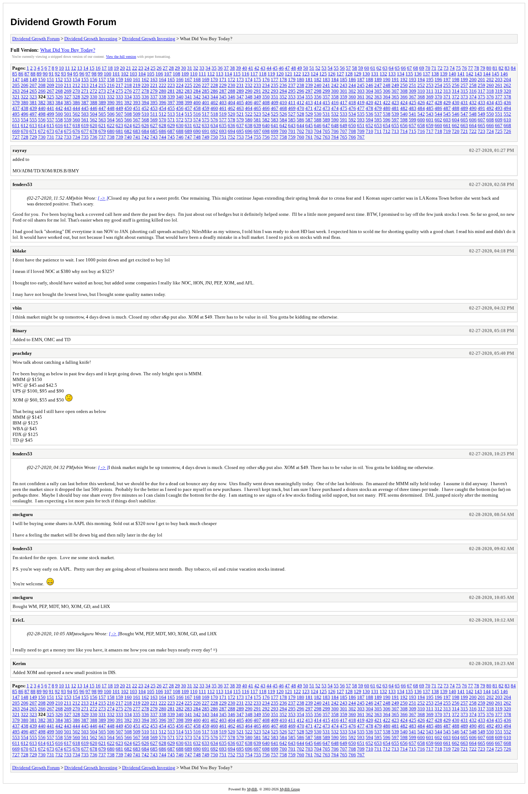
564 (111, 119)
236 (283, 85)
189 (378, 79)
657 (412, 125)
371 (447, 96)
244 (352, 85)
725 (498, 131)
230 (231, 85)
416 (335, 102)
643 (292, 125)
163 (154, 79)
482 (404, 108)
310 (421, 91)
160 (128, 79)
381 (33, 102)
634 (214, 125)
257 (464, 85)
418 (352, 102)
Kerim (19, 663)
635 (223, 125)
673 (50, 131)
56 (342, 68)
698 (266, 131)
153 (67, 79)
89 (39, 73)
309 (412, 91)
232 (249, 85)
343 (205, 96)
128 (349, 73)
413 (309, 102)
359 (343, 96)
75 (458, 68)
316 (473, 91)
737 (102, 137)
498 (42, 114)
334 (128, 96)
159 (119, 79)
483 (412, 108)
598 (404, 119)
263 (16, 91)
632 (197, 125)
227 (205, 85)
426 (421, 102)
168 (197, 79)
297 (309, 91)
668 (507, 125)
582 (266, 119)
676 (76, 131)
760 (300, 137)
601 (430, 119)
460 (214, 108)
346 (231, 96)
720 (455, 131)
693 (223, 131)
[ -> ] (103, 198)
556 (42, 119)
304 (369, 91)
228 (214, 85)
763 (326, 137)
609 (498, 119)
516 (197, 114)
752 (231, 137)
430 (455, 102)
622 (111, 125)
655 (395, 125)
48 (293, 68)
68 (415, 68)
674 (59, 131)
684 (145, 131)
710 (369, 131)
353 (292, 96)
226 (197, 85)
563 (102, 119)
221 (154, 85)
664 (473, 125)
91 (51, 73)
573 (188, 119)
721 (464, 131)
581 (257, 119)
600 (421, 119)
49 (299, 68)
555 (33, 119)
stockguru (23, 514)
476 (352, 108)
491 (481, 108)
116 (245, 73)
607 (481, 119)
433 (481, 102)
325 (50, 96)
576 (214, 119)
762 (317, 137)
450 (128, 108)
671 (33, 131)
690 (197, 131)
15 (91, 68)
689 (188, 131)
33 (201, 68)
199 (464, 79)
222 (162, 85)
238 (300, 85)
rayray (20, 150)
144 (487, 73)
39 (238, 68)
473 (326, 108)
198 (455, 79)
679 (102, 131)
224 (180, 85)
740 (128, 137)
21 (128, 68)
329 (85, 96)
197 (447, 79)
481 (395, 108)
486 (438, 108)
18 (110, 68)
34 (207, 68)
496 (24, 114)
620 (93, 125)
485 (430, 108)
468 (283, 108)
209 (50, 85)
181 (309, 79)
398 (180, 102)
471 (309, 108)
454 (162, 108)
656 (404, 125)
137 (426, 73)
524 (266, 114)
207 (33, 85)
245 (361, 85)
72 (440, 68)
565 (119, 119)
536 (369, 114)
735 (85, 137)
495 (16, 114)
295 (292, 91)
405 (240, 102)
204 (507, 79)
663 (464, 125)
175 (257, 79)
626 (145, 125)
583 (274, 119)
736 (93, 137)
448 (111, 108)
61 (372, 68)
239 (309, 85)
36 (220, 68)
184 (335, 79)
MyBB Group (290, 789)
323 (33, 96)
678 (93, 131)
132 (383, 73)
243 (343, 85)
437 (16, 108)
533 (343, 114)
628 (162, 125)
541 (412, 114)
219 (136, 85)
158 (111, 79)
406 (249, 102)
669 (16, 131)
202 (490, 79)
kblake (19, 251)
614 (42, 125)
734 (76, 137)
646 (317, 125)
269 (67, 91)
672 (42, 131)
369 (430, 96)
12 (73, 68)
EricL (19, 620)
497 (33, 114)
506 (111, 114)
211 (67, 85)
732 (59, 137)
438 (24, 108)
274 (111, 91)
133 (392, 73)
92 (57, 73)
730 (42, 137)
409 (274, 102)
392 (128, 102)
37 (226, 68)
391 (119, 102)
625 (136, 125)
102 (125, 73)
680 (111, 131)
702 (300, 131)
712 (386, 131)
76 (464, 68)
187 (361, 79)
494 (507, 108)
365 (395, 96)
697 (257, 131)
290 (249, 91)
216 (111, 85)
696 (249, 131)
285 (205, 91)
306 (386, 91)
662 (455, 125)
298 (317, 91)
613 (33, 125)
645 (309, 125)
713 (395, 131)
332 (111, 96)
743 (154, 137)
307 (395, 91)
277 (136, 91)
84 (513, 68)
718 (438, 131)
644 (300, 125)
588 (317, 119)
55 (336, 68)
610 (507, 119)
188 (369, 79)
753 (240, 137)
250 (404, 85)
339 (171, 96)
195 (430, 79)
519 (223, 114)
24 (146, 68)
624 (128, 125)
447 (102, 108)
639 (257, 125)
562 (93, 119)
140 (452, 73)
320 (507, 91)
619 (85, 125)
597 (395, 119)
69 (421, 68)
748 (197, 137)
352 (283, 96)
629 (171, 125)
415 (326, 102)
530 (317, 114)
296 (300, 91)
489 (464, 108)
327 (67, 96)
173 (240, 79)
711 (378, 131)
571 (171, 119)
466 (266, 108)
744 (162, 137)
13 (79, 68)
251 (412, 85)
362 (369, 96)
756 (266, 137)
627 (154, 125)
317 (481, 91)
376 (490, 96)
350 (266, 96)
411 (292, 102)
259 (481, 85)
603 (447, 119)
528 (300, 114)
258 (473, 85)
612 (24, 125)
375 (481, 96)
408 (266, 102)
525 (274, 114)
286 (214, 91)
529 (309, 114)
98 (94, 73)
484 (421, 108)
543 (430, 114)
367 (412, 96)
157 (102, 79)
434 (490, 102)
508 (128, 114)
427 (430, 102)
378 (507, 96)
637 (240, 125)
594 (369, 119)
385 (67, 102)
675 (67, 131)
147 (16, 79)
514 (180, 114)
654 (386, 125)
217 (119, 85)
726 (507, 131)
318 (490, 91)
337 (154, 96)
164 (162, 79)
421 (378, 102)
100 (107, 73)
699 (274, 131)
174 (249, 79)
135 (409, 73)
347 (240, 96)
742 (145, 137)
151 (50, 79)
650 (352, 125)
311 (430, 91)
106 (159, 73)
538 (386, 114)
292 (266, 91)
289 (240, 91)
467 (274, 108)
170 (214, 79)
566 (128, 119)
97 (88, 73)
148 (24, 79)
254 (438, 85)
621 (102, 125)
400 (197, 102)
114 (228, 73)
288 (231, 91)
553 (16, 119)
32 (195, 68)
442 (59, 108)
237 (292, 85)
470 (300, 108)
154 (76, 79)
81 (494, 68)
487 (447, 108)
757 (274, 137)
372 (455, 96)
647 (326, 125)
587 (309, 119)
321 (16, 96)
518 (214, 114)
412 (300, 102)
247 (378, 85)
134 (400, 73)
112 (211, 73)
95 (75, 73)
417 (343, 102)
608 (490, 119)
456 (180, 108)
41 (250, 68)
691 (205, 131)
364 (386, 96)
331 (102, 96)
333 (119, 96)
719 (447, 131)
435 (498, 102)
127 (340, 73)
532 (335, 114)
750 (214, 137)
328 (76, 96)
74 (452, 68)
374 (473, 96)
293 (274, 91)
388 (93, 102)
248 (386, 85)
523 (257, 114)
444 (76, 108)
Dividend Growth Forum (63, 22)
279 (154, 91)
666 (490, 125)
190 (386, 79)
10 (61, 68)
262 (507, 85)
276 (128, 91)
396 (162, 102)
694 (231, 131)
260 (490, 85)
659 (430, 125)
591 (343, 119)
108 (176, 73)
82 (501, 68)
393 (136, 102)
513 (171, 114)
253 (430, 85)
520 (231, 114)
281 (171, 91)
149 (33, 79)
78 (476, 68)
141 (461, 73)
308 (404, 91)
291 (257, 91)
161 (136, 79)
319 (498, 91)
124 (314, 73)
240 (317, 85)
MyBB (252, 789)
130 (366, 73)
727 (16, 137)
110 (194, 73)
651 (361, 125)
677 (85, 131)
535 (361, 114)
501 (67, 114)
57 (348, 68)
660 (438, 125)
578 (231, 119)
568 (145, 119)
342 (197, 96)
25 (153, 68)
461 (223, 108)
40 (244, 68)
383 (50, 102)
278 (145, 91)
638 (249, 125)
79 (482, 68)
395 (154, 102)
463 (240, 108)
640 (266, 125)
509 (136, 114)
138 (435, 73)
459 (205, 108)
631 (188, 125)
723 (481, 131)
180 (300, 79)
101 (116, 73)
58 (354, 68)
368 (421, 96)
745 (171, 137)
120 (280, 73)
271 (85, 91)
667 (498, 125)
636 (231, 125)
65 (397, 68)
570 (162, 119)
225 (188, 85)
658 (421, 125)
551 (498, 114)
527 (292, 114)
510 (145, 114)
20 (122, 68)
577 (223, 119)
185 (343, 79)
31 (189, 68)
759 (292, 137)
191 (395, 79)
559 (67, 119)
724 (490, 131)
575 (205, 119)
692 (214, 131)
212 (76, 85)
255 (447, 85)
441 (50, 108)
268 (59, 91)
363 (378, 96)
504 (93, 114)
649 (343, 125)
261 (498, 85)
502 (76, 114)
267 (50, 91)
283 (188, 91)
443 (67, 108)
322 (24, 96)
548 (473, 114)
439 (33, 108)
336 (145, 96)
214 (93, 85)
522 (249, 114)
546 (455, 114)
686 (162, 131)
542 (421, 114)
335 (136, 96)
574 (197, 119)
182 (317, 79)
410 (283, 102)
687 (171, 131)
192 (404, 79)
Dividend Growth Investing (90, 38)
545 (447, 114)
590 (335, 119)
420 (369, 102)
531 (326, 114)
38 (232, 68)
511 (154, 114)
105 (150, 73)
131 (375, 73)
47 (287, 68)
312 (438, 91)
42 (256, 68)
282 (180, 91)
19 (116, 68)
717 (430, 131)
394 (145, 102)
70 (427, 68)
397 (171, 102)
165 (171, 79)
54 (330, 68)
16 (98, 68)
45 (275, 68)
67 (409, 68)
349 (257, 96)
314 (455, 91)
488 (455, 108)
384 (59, 102)
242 (335, 85)
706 (335, 131)
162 (145, 79)
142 (469, 73)
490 (473, 108)
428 (438, 102)
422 (386, 102)
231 (240, 85)
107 (168, 73)
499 (50, 114)
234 (266, 85)
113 (219, 73)
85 (14, 73)
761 (309, 137)
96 (81, 73)
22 (134, 68)
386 (76, 102)
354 (300, 96)
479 (378, 108)
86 (20, 73)
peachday (22, 353)
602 (438, 119)
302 (352, 91)
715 (412, 131)
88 (33, 73)
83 (507, 68)
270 (76, 91)
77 (470, 68)
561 (85, 119)
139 (444, 73)
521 (240, 114)
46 (281, 68)
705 (326, 131)
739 (119, 137)
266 (42, 91)
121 (288, 73)
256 (455, 85)
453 (154, 108)
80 (488, 68)
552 (507, 114)
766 (352, 137)
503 (85, 114)
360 (352, 96)
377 (498, 96)
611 (16, 125)
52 (317, 68)
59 (360, 68)
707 (343, 131)
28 (171, 68)
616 (59, 125)
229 (223, 85)
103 (133, 73)
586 (300, 119)
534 (352, 114)
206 (24, 85)
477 (361, 108)
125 (323, 73)
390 (111, 102)
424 (404, 102)
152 (59, 79)
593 (361, 119)
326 (59, 96)
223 (171, 85)
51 (311, 68)
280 (162, 91)
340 (180, 96)
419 (361, 102)
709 (361, 131)
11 (67, 68)
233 (257, 85)
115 (237, 73)
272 (93, 91)
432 (473, 102)
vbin (17, 308)
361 (361, 96)
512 (162, 114)
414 (317, 102)
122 (297, 73)
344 (214, 96)
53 (323, 68)
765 (343, 137)
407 (257, 102)
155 (85, 79)
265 (33, 91)
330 (93, 96)
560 (76, 119)
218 (128, 85)
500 (59, 114)
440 (42, 108)
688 (180, 131)
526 (283, 114)
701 (292, 131)
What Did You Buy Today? (67, 50)
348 (249, 96)
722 (473, 131)
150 (42, 79)
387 (85, 102)
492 (490, 108)
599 (412, 119)
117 (254, 73)
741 (136, 137)
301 (343, 91)
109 (185, 73)
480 (386, 108)
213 (85, 85)
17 (104, 68)
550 (490, 114)
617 (67, 125)
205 (16, 85)
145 (495, 73)
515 (188, 114)
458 (197, 108)
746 (180, 137)
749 (205, 137)
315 (464, 91)
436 (507, 102)
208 (42, 85)
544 (438, 114)
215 (102, 85)
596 (386, 119)
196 (438, 79)
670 (24, 131)
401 (205, 102)
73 (446, 68)
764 (335, 137)
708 (352, 131)
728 (24, 137)
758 (283, 137)
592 (352, 119)
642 (283, 125)
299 (326, 91)
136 (418, 73)
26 (159, 68)
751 (223, 137)
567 (136, 119)
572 (180, 119)
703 (309, 131)
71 (433, 68)
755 (257, 137)
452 (145, 108)
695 (240, 131)
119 (271, 73)
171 (223, 79)
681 (119, 131)
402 (214, 102)
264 (24, 91)
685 (154, 131)
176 (266, 79)
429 (447, 102)
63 (385, 68)
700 (283, 131)
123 (306, 73)
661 (447, 125)
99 (100, 73)
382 (42, 102)
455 (171, 108)
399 (188, 102)
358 (335, 96)
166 (180, 79)
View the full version (121, 57)
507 (119, 114)
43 (262, 68)
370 (438, 96)
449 (119, 108)
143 (478, 73)
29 (177, 68)
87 (26, 73)
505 (102, 114)
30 (183, 68)
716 (421, 131)
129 (357, 73)
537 (378, 114)
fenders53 (22, 184)
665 (481, 125)
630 (180, 125)
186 (352, 79)
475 (343, 108)
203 (498, 79)
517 (205, 114)
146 (504, 73)
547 (464, 114)
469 (292, 108)
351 (274, 96)
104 (142, 73)
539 (395, 114)
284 (197, 91)
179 (292, 79)
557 (50, 119)
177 (274, 79)
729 (33, 137)
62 (378, 68)
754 (249, 137)
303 (361, 91)
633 (205, 125)
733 (67, 137)
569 (154, 119)
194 (421, 79)
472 (317, 108)
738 (111, 137)
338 (162, 96)
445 (85, 108)
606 (473, 119)
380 (24, 102)
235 (274, 85)
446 (93, 108)
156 (93, 79)
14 (85, 68)
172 (231, 79)
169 (205, 79)
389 (102, 102)
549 (481, 114)
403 (223, 102)
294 (283, 91)
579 (240, 119)
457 (188, 108)
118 (263, 73)
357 (326, 96)
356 (317, 96)
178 (283, 79)
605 (464, 119)
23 (140, 68)
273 (102, 91)
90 (45, 73)
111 (202, 73)
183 (326, 79)
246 (369, 85)
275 (119, 91)
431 (464, 102)
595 (378, 119)
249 (395, 85)
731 (50, 137)
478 (369, 108)
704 (317, 131)
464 (249, 108)
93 (63, 73)
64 (391, 68)
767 (361, 137)
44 (269, 68)
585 (292, 119)
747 (188, 137)
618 (76, 125)
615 (50, 125)
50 (305, 68)
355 (309, 96)
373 (464, 96)
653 (378, 125)
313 (447, 91)
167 (188, 79)
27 (165, 68)
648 (335, 125)
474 (335, 108)
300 (335, 91)
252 (421, 85)
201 (481, 79)
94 (69, 73)
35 (214, 68)
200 (473, 79)
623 (119, 125)
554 (24, 119)
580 (249, 119)
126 (331, 73)
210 (59, 85)
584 (283, 119)
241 (326, 85)
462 (231, 108)
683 (136, 131)
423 (395, 102)
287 (223, 91)
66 (403, 68)
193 (412, 79)
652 (369, 125)
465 (257, 108)
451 (136, 108)
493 (498, 108)
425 (412, 102)
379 (16, 102)
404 (231, 102)
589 (326, 119)
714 (404, 131)
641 (274, 125)
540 (404, 114)
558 (59, 119)
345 (223, 96)
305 (378, 91)
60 (366, 68)
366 (404, 96)
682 (128, 131)
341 (188, 96)
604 (455, 119)
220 (145, 85)
